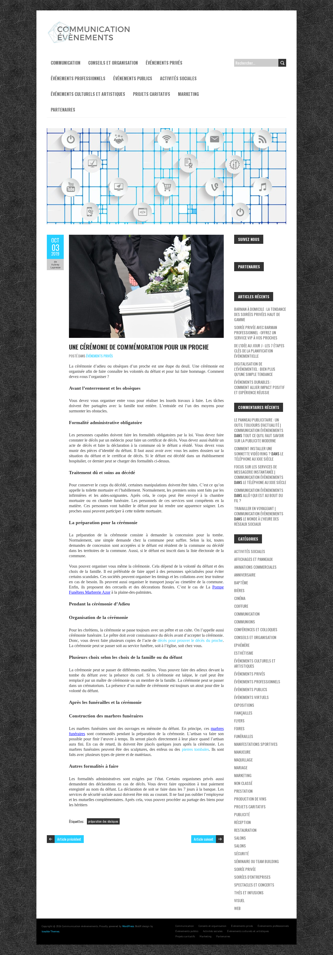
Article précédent (69, 839)
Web (237, 908)
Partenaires (63, 110)
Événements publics (132, 78)
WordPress (128, 926)
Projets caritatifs (151, 94)
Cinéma (239, 598)
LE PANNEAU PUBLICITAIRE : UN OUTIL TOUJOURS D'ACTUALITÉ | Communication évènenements (258, 425)
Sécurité (241, 853)
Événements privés (164, 63)
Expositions (244, 705)
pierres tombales (195, 749)
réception (242, 822)
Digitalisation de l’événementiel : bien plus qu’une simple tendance (254, 369)
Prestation (243, 791)
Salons (240, 838)
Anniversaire (244, 575)
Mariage (240, 767)
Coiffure (241, 606)
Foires (239, 728)
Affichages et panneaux (253, 559)
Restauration (245, 830)
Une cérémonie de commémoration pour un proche (139, 346)
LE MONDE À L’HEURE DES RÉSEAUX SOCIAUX (256, 521)
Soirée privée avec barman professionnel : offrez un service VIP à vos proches (255, 332)
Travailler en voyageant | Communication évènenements (258, 510)
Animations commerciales (255, 567)
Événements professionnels (78, 78)
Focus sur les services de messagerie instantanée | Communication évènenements (258, 472)
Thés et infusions (249, 892)
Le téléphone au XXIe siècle (258, 456)
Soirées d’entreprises (252, 877)
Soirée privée (245, 869)
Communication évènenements (258, 490)
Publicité (242, 814)
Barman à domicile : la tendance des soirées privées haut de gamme (260, 314)
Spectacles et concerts (254, 885)
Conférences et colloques (255, 629)
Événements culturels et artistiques (88, 94)
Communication (65, 63)
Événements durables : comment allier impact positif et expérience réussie (259, 387)
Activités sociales (178, 78)
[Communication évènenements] (89, 23)
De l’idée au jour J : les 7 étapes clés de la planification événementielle (259, 351)
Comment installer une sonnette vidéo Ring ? (253, 450)
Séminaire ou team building (256, 861)
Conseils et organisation (113, 63)
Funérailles (243, 736)
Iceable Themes (50, 931)
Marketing (188, 94)
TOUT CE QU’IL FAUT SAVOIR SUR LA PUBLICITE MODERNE (259, 437)
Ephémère (241, 645)
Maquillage (243, 759)
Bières (239, 590)
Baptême (241, 582)
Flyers (239, 720)
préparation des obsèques (103, 821)
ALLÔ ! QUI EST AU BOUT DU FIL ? (258, 497)
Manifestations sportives (256, 744)
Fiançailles (243, 713)
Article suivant (203, 839)
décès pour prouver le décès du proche (190, 640)
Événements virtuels (251, 697)
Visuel (239, 900)
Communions (244, 621)
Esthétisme (243, 653)
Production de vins (250, 799)
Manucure (242, 752)
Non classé (243, 783)
